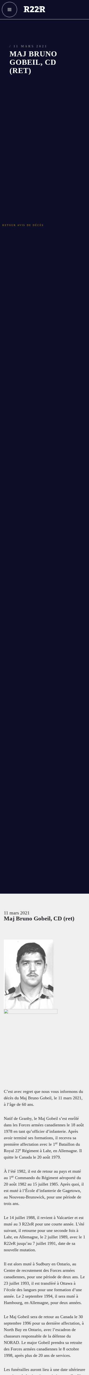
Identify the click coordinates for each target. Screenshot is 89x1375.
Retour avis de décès (30, 180)
